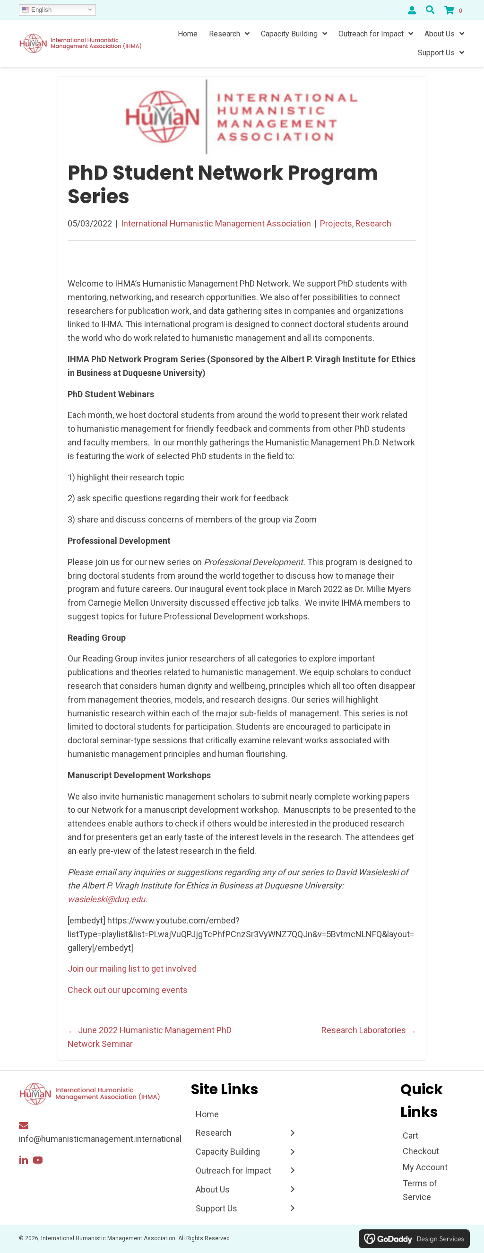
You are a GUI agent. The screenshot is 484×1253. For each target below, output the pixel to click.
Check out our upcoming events (128, 990)
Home (207, 1114)
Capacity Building (228, 1152)
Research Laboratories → (368, 1030)
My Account (425, 1167)
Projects (336, 223)
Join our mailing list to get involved (132, 969)
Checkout (421, 1151)
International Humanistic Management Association (216, 223)
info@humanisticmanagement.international (100, 1139)
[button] (23, 1160)
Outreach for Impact (233, 1170)
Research (373, 223)
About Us (213, 1189)
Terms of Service (420, 1190)
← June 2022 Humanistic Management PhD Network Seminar (150, 1037)
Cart (410, 1135)
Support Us (216, 1208)
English (40, 9)
